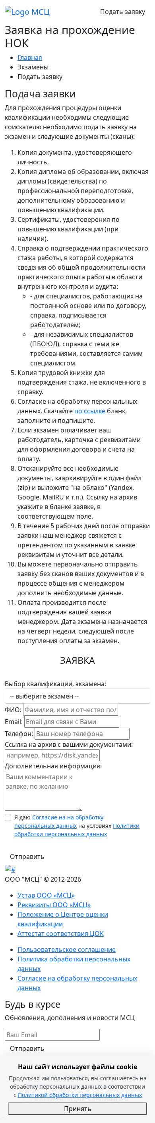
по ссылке (89, 411)
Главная (29, 57)
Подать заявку (122, 11)
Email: (14, 721)
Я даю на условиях (77, 825)
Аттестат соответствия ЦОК (60, 933)
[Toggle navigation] (75, 12)
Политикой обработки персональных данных (80, 1095)
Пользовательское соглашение (66, 949)
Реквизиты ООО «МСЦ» (54, 904)
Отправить (27, 856)
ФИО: (13, 709)
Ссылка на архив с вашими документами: (69, 744)
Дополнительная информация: (53, 766)
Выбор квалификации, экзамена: (55, 683)
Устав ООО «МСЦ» (46, 895)
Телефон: (19, 733)
